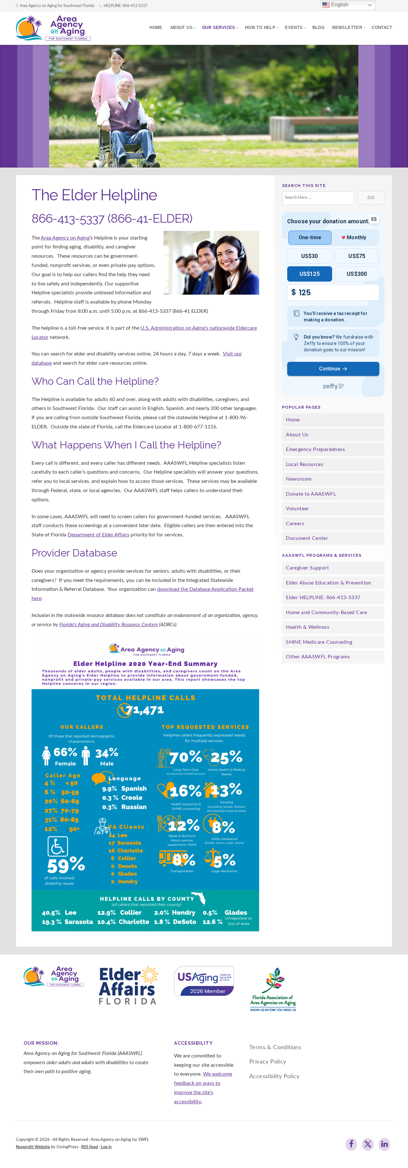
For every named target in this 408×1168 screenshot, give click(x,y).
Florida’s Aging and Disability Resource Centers (108, 624)
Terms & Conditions (275, 1047)
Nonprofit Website (33, 1147)
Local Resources (304, 464)
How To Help (260, 27)
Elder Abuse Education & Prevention (328, 582)
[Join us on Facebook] (351, 1144)
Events (293, 27)
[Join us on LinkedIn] (384, 1144)
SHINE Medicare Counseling (319, 642)
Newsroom (298, 479)
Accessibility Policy (274, 1076)
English (339, 4)
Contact (382, 27)
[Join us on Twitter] (368, 1144)
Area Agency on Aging (65, 237)
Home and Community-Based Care (326, 612)
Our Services (218, 27)
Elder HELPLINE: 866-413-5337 (323, 597)
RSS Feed (89, 1147)
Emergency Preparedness (315, 449)
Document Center (307, 538)
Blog (318, 27)
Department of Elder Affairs (98, 534)
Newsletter (347, 27)
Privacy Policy (267, 1061)
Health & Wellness (307, 627)
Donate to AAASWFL (311, 494)
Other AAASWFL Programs (318, 656)
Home (156, 27)
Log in (106, 1147)
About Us (181, 27)
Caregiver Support (307, 567)
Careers (295, 523)
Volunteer (297, 508)
